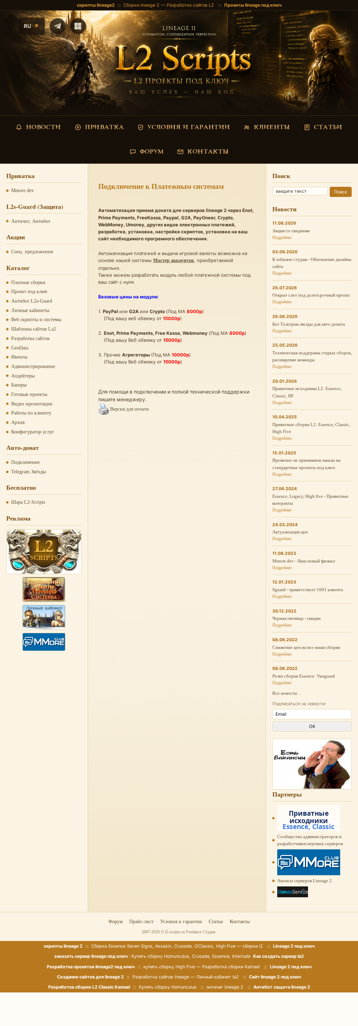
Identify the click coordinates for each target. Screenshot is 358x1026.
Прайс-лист (141, 921)
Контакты (240, 921)
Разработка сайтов (30, 338)
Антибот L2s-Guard (31, 301)
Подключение (25, 462)
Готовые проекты (29, 394)
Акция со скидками (291, 230)
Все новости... (286, 693)
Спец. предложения (32, 251)
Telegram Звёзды (28, 471)
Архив (18, 422)
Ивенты (19, 357)
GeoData (19, 348)
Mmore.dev (22, 190)
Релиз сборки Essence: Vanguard (303, 676)
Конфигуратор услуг (32, 431)
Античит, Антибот (30, 221)
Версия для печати (129, 409)
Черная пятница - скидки (296, 618)
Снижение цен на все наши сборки (306, 647)
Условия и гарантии (181, 921)
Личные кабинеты (30, 310)
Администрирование (33, 366)
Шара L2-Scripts (28, 502)
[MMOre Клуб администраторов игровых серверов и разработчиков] (44, 642)
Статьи (216, 921)
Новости (284, 208)
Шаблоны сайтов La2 (33, 329)
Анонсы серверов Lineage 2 (304, 880)
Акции (15, 236)
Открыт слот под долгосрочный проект (311, 295)
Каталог (18, 267)
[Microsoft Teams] (78, 26)
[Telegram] (58, 26)
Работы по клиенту (31, 413)
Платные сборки (28, 282)
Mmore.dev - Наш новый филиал (303, 561)
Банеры (19, 385)
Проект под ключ (29, 291)
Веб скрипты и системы (36, 319)
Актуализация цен (290, 532)
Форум (115, 921)
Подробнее (282, 237)
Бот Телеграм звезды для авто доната (308, 324)
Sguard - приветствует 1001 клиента (307, 589)
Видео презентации (31, 403)
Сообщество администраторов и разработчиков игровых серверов (310, 840)
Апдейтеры (23, 375)
